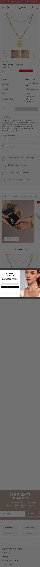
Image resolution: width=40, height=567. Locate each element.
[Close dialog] (39, 271)
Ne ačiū (10, 289)
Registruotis (10, 287)
